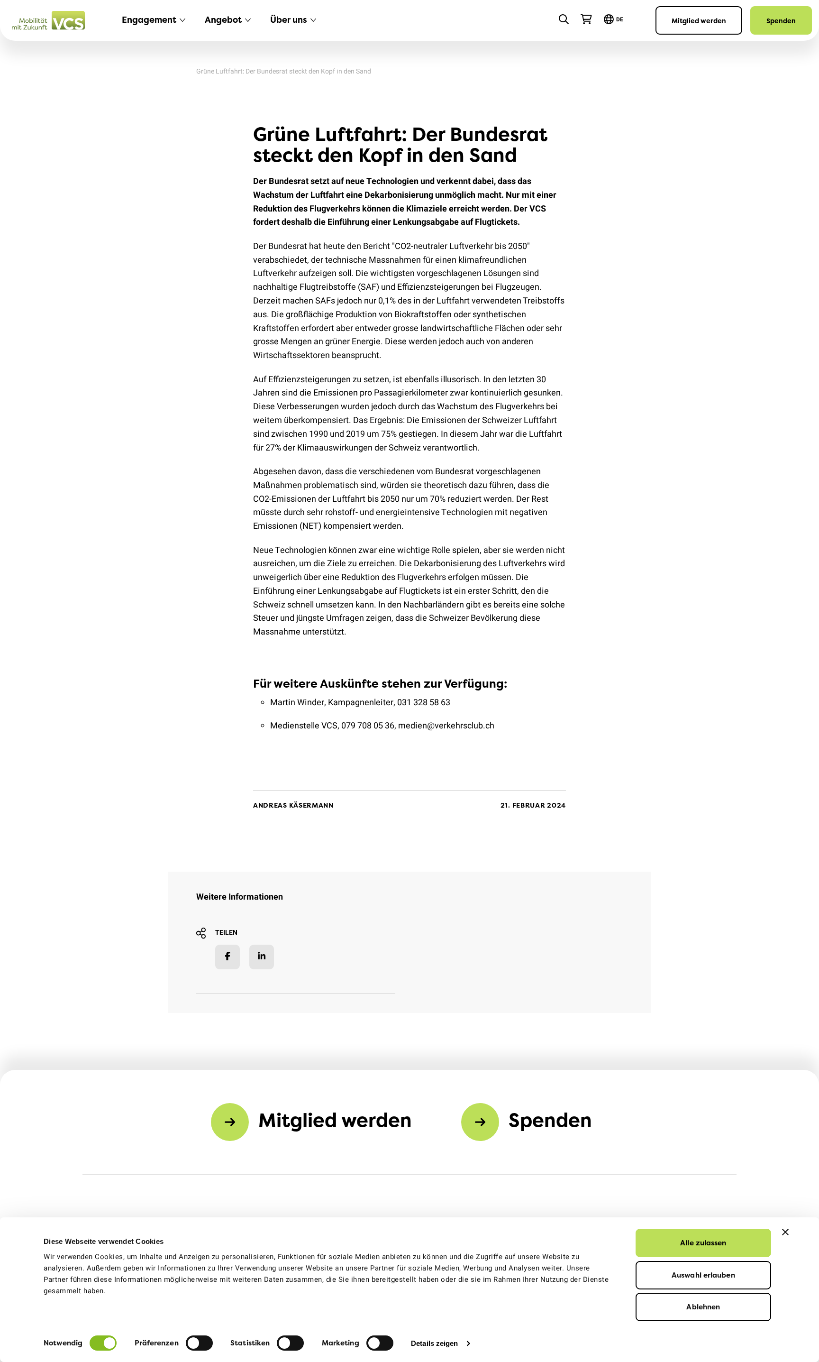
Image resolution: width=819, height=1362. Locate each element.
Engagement (149, 20)
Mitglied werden (699, 20)
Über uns (288, 20)
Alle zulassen (703, 1243)
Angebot (223, 20)
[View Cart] (586, 19)
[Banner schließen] (785, 1232)
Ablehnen (703, 1307)
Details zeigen (434, 1343)
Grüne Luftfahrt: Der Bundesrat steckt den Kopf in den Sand (283, 71)
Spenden (781, 20)
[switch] (199, 1343)
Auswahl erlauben (703, 1275)
